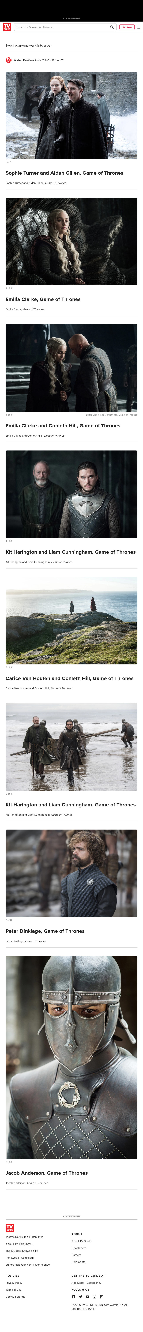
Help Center (79, 1262)
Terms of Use (13, 1290)
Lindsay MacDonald (25, 60)
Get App (127, 27)
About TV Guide (81, 1241)
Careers (76, 1255)
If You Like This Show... (19, 1244)
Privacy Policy (14, 1283)
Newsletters (79, 1248)
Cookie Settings (15, 1296)
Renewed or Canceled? (20, 1258)
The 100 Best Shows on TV (22, 1251)
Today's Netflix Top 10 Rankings (24, 1237)
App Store (78, 1283)
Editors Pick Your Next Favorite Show (28, 1264)
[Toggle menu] (138, 27)
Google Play (94, 1283)
